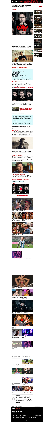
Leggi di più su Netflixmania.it (22, 195)
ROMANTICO (37, 1)
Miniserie (14, 9)
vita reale (25, 175)
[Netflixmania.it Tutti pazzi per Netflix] (17, 1)
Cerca (34, 5)
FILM (34, 0)
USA (22, 411)
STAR (29, 1)
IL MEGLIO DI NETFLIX (26, 0)
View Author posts (18, 402)
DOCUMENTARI (26, 1)
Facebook (15, 412)
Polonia (18, 411)
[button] (34, 2)
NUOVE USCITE (31, 0)
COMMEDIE (25, 2)
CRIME (31, 1)
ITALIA (31, 2)
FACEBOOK (36, 2)
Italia (16, 411)
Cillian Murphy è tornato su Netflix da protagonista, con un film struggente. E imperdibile (26, 109)
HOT (40, 1)
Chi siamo (40, 2)
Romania (21, 411)
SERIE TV (37, 0)
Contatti (16, 406)
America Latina (14, 411)
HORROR (28, 2)
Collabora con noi (20, 406)
